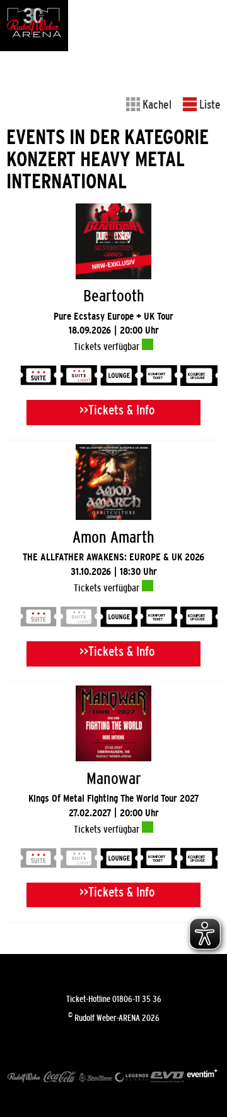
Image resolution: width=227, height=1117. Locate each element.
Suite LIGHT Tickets (79, 377)
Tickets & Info (121, 410)
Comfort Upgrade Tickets (198, 377)
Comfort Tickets (159, 377)
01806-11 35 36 (136, 999)
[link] (113, 320)
